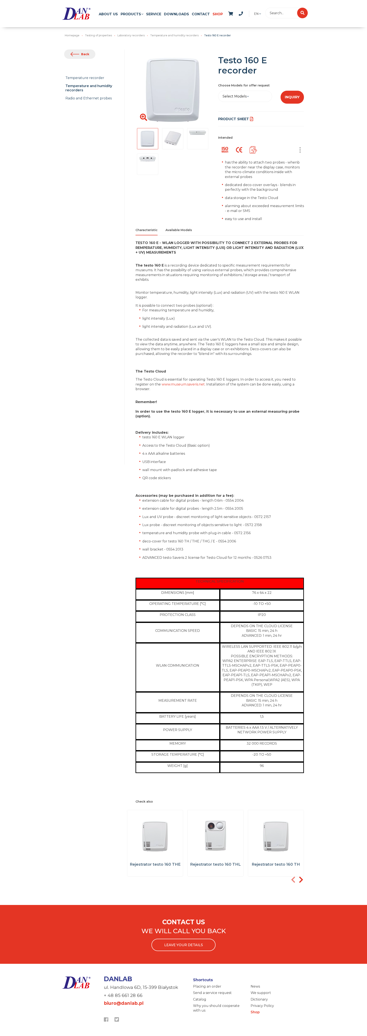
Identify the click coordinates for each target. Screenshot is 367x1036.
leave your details (183, 945)
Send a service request (212, 993)
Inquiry (292, 97)
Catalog (199, 999)
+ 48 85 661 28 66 (123, 995)
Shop (218, 14)
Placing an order (207, 986)
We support (261, 993)
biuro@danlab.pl (124, 1003)
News (255, 986)
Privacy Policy (262, 1006)
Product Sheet (233, 119)
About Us (108, 14)
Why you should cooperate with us (216, 1008)
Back (85, 54)
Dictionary (259, 999)
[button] (301, 880)
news (245, 13)
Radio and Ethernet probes (88, 98)
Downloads (176, 14)
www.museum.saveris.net (183, 384)
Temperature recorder (84, 78)
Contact (201, 14)
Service (153, 14)
